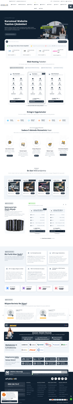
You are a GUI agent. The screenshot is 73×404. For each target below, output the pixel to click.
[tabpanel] (36, 88)
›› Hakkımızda (28, 385)
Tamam (9, 401)
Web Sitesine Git (11, 193)
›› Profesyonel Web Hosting (41, 387)
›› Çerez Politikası (62, 392)
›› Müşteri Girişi (61, 385)
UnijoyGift (40, 180)
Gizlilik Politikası (65, 402)
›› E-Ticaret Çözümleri (51, 387)
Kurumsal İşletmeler (32, 180)
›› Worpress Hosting (40, 390)
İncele (17, 193)
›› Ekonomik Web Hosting (41, 385)
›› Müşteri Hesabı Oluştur (63, 387)
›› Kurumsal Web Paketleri (52, 385)
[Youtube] (66, 378)
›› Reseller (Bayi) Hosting (41, 388)
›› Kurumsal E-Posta (40, 392)
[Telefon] (71, 396)
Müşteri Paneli (63, 154)
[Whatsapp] (71, 399)
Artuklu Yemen (56, 180)
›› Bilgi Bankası (28, 392)
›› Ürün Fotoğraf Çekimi (52, 394)
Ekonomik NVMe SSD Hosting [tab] (17, 67)
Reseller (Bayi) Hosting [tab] (46, 67)
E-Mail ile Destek (42, 338)
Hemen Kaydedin (11, 54)
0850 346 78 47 (13, 384)
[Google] (62, 378)
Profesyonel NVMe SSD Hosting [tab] (33, 67)
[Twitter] (55, 378)
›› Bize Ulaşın (28, 394)
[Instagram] (59, 378)
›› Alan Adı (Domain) (40, 394)
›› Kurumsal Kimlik (51, 392)
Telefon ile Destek (28, 338)
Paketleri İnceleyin (10, 33)
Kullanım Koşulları (60, 402)
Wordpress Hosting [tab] (59, 67)
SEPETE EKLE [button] (13, 101)
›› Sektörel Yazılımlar (51, 388)
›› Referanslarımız (29, 387)
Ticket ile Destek (57, 338)
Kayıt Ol (37, 155)
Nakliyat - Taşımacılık (17, 180)
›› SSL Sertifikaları (40, 396)
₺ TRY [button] (51, 1)
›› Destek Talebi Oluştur (63, 388)
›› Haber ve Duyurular (30, 388)
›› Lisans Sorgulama (62, 396)
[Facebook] (52, 378)
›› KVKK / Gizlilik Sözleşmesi (63, 394)
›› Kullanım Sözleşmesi (62, 390)
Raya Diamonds (26, 180)
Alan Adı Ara (10, 155)
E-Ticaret (64, 180)
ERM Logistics (11, 180)
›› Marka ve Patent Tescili (52, 390)
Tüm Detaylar (37, 233)
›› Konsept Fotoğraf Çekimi (52, 396)
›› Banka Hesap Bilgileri (30, 390)
